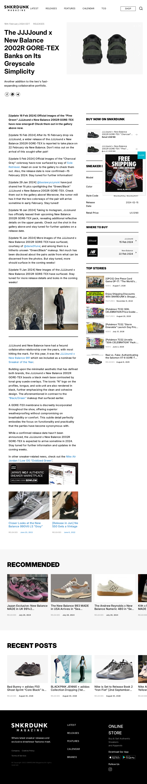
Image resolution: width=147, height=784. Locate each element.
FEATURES (70, 8)
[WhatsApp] (12, 95)
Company (15, 751)
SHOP (128, 8)
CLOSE (141, 155)
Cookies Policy (28, 751)
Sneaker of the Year (21, 362)
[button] (70, 54)
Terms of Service (18, 756)
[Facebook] (7, 95)
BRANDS (72, 757)
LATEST (34, 8)
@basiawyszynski (48, 182)
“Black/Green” (17, 398)
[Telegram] (18, 95)
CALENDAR (88, 8)
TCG (103, 8)
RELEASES (51, 8)
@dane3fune (32, 246)
